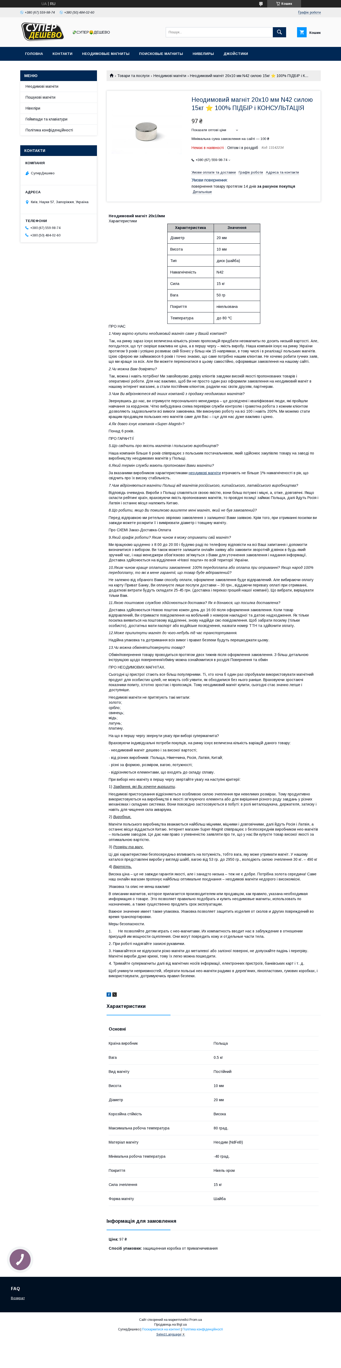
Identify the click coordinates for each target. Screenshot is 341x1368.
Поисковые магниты (161, 54)
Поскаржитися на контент (161, 1329)
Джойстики (236, 54)
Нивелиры (203, 54)
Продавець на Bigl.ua (170, 1324)
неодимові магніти (205, 473)
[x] (114, 995)
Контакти (62, 54)
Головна (34, 54)
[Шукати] (279, 32)
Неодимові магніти (169, 76)
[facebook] (109, 995)
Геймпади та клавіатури (46, 119)
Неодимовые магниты (105, 54)
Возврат (18, 1298)
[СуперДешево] (43, 40)
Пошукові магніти (40, 97)
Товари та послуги (133, 76)
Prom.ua (195, 1320)
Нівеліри (33, 108)
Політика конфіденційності (49, 130)
